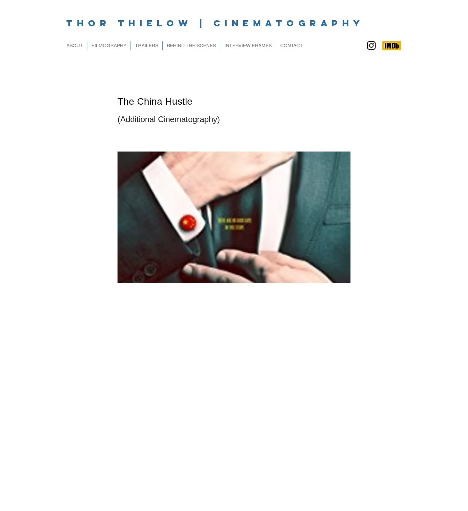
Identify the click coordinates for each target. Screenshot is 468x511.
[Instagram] (371, 45)
